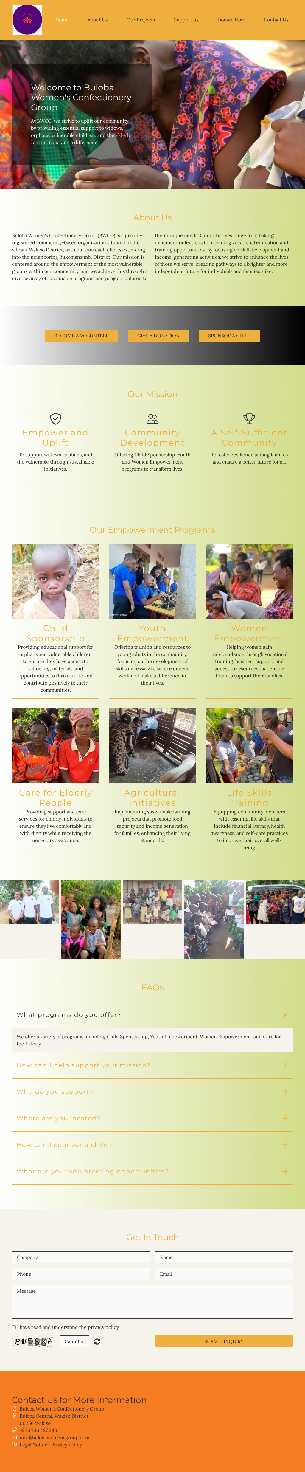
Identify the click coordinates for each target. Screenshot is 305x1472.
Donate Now (231, 20)
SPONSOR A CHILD (229, 336)
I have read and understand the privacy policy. (68, 1327)
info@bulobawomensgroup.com (54, 1437)
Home (62, 20)
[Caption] (29, 902)
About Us (98, 20)
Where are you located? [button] (59, 1118)
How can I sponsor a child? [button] (64, 1144)
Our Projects (141, 20)
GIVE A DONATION (158, 336)
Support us (186, 20)
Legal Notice (33, 1445)
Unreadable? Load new (97, 1341)
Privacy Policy (66, 1445)
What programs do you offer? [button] (69, 1014)
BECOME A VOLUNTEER (81, 336)
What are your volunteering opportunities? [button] (93, 1171)
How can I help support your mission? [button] (84, 1065)
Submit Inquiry (224, 1341)
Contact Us (276, 20)
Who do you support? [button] (55, 1091)
